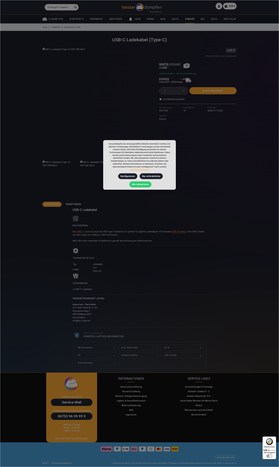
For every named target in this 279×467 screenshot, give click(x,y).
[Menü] (274, 438)
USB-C (80, 231)
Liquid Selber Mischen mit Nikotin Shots (199, 401)
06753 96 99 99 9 (72, 416)
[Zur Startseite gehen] (141, 7)
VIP (79, 355)
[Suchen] (76, 7)
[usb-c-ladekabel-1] (60, 178)
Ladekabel (88, 231)
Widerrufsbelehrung (131, 405)
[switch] (269, 456)
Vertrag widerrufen (226, 457)
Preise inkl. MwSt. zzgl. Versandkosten (221, 56)
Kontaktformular (79, 438)
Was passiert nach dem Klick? (199, 410)
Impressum (131, 414)
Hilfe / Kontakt (170, 355)
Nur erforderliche (151, 176)
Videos (198, 405)
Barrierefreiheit (198, 414)
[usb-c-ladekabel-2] (97, 178)
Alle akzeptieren (140, 184)
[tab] (52, 204)
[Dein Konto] (219, 6)
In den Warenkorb (213, 90)
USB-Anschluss (179, 231)
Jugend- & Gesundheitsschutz (131, 401)
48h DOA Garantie (85, 347)
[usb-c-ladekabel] (97, 103)
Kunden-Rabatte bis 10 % (199, 396)
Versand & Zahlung (129, 355)
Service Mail (71, 402)
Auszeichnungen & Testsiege (199, 387)
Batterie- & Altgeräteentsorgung (131, 396)
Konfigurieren (128, 176)
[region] (98, 122)
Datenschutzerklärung (131, 387)
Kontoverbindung (85, 363)
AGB (131, 410)
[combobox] (58, 7)
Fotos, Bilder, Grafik (129, 347)
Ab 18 (166, 347)
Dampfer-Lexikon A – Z (199, 391)
